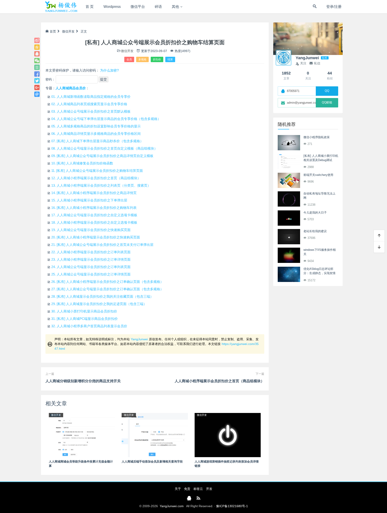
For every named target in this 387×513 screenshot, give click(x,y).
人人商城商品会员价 (71, 88)
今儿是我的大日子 (315, 212)
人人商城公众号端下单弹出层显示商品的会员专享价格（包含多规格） (106, 119)
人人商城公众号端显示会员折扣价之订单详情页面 (91, 274)
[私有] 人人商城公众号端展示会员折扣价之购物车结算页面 (97, 170)
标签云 (198, 489)
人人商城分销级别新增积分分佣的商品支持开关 (83, 381)
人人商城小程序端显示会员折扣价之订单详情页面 (91, 259)
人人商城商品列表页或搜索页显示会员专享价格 (89, 104)
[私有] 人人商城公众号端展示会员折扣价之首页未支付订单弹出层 (102, 245)
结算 (170, 59)
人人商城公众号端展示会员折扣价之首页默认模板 (91, 111)
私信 (317, 63)
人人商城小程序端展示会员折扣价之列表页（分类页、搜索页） (101, 185)
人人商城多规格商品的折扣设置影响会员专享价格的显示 (96, 126)
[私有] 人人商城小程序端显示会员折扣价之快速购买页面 (95, 237)
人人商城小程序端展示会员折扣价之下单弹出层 (89, 200)
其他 (175, 7)
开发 (209, 489)
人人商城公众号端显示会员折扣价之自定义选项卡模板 (94, 215)
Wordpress (112, 7)
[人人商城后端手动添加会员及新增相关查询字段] (155, 435)
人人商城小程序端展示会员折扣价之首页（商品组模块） (96, 178)
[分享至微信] (37, 60)
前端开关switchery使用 (318, 175)
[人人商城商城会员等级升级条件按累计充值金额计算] (82, 435)
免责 (187, 489)
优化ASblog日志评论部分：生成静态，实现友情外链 (319, 273)
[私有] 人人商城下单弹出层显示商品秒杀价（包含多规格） (97, 141)
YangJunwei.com (172, 506)
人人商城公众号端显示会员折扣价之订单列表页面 (91, 267)
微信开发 (68, 31)
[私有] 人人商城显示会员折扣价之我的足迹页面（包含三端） (99, 304)
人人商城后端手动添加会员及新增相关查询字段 (152, 461)
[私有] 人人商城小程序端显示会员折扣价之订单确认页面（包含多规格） (107, 282)
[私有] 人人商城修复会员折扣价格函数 (82, 163)
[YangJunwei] (61, 6)
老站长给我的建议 (315, 231)
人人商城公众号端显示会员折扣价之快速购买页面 (91, 230)
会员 (129, 59)
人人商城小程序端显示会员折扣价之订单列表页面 (91, 252)
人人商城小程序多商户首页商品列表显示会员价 (89, 326)
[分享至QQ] (37, 54)
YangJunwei (139, 339)
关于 (178, 489)
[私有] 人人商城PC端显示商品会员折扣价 (84, 319)
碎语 (158, 7)
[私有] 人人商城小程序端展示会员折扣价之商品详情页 (94, 193)
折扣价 (157, 59)
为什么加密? (109, 70)
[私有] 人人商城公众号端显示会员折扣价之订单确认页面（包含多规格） (107, 289)
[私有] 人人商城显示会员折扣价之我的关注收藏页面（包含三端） (102, 296)
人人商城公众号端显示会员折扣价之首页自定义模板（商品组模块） (104, 148)
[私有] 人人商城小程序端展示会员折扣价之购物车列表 (94, 208)
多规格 (142, 59)
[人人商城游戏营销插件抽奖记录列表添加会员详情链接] (228, 435)
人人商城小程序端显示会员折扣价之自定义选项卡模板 (94, 222)
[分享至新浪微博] (37, 40)
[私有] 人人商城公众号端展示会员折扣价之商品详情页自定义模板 (102, 156)
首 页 (90, 7)
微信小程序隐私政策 (316, 137)
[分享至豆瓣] (37, 67)
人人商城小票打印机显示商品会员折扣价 (84, 311)
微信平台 (138, 7)
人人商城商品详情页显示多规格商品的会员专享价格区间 (96, 133)
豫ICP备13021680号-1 (232, 506)
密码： (50, 79)
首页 (53, 31)
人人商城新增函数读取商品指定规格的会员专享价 (91, 96)
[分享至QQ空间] (37, 47)
